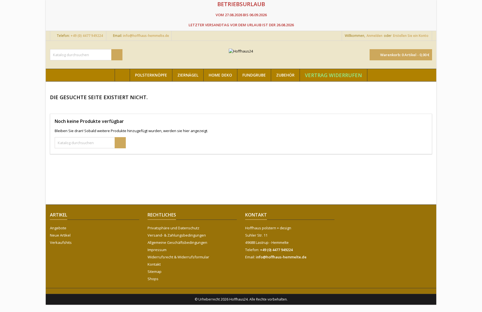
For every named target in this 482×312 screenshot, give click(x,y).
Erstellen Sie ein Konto (410, 35)
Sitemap (155, 271)
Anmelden (374, 35)
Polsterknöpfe (151, 75)
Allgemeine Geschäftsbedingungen (177, 242)
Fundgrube (254, 75)
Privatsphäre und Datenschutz (173, 227)
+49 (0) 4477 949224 (87, 35)
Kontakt (154, 264)
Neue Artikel (60, 235)
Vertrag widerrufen (333, 75)
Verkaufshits (61, 242)
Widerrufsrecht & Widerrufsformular (178, 256)
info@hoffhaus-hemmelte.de (146, 35)
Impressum (157, 249)
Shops (153, 278)
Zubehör (285, 75)
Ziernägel (187, 75)
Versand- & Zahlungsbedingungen (177, 235)
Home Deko (220, 75)
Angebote (58, 227)
